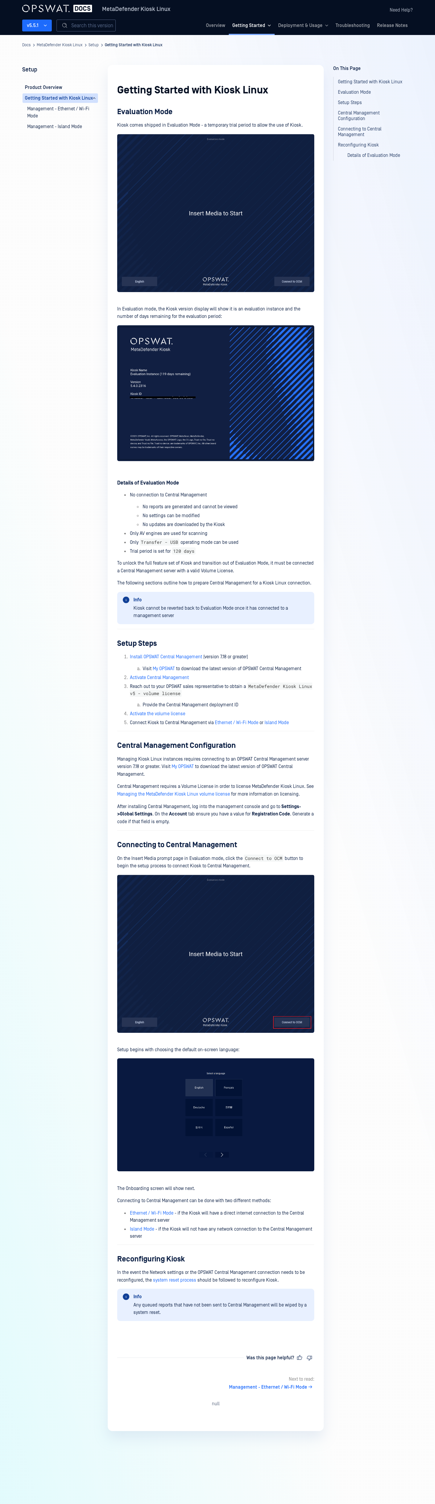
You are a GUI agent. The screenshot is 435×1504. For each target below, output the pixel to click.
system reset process (174, 1280)
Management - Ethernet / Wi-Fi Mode (268, 1387)
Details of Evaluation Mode (148, 483)
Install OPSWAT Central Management (166, 656)
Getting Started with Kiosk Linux (133, 45)
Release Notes (392, 25)
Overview (215, 25)
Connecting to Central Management (177, 845)
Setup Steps (137, 643)
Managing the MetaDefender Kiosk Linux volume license (173, 794)
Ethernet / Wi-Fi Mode (236, 722)
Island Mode (277, 722)
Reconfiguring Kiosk (151, 1259)
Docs (26, 45)
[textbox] (215, 720)
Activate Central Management (159, 677)
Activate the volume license (157, 713)
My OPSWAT (164, 668)
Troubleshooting (353, 25)
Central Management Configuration (176, 745)
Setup (93, 45)
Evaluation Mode (145, 112)
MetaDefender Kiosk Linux (136, 9)
